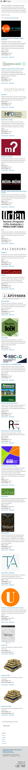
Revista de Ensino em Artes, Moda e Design (11, 431)
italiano (3, 741)
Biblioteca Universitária (8, 751)
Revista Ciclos (4, 645)
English (3, 735)
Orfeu (2, 229)
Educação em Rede (5, 675)
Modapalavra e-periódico (7, 156)
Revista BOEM (4, 337)
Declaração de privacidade (12, 17)
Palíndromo (4, 252)
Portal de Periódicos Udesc (8, 752)
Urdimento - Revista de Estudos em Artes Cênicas (12, 607)
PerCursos (3, 275)
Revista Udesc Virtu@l (6, 706)
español (3, 737)
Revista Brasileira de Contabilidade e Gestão (11, 364)
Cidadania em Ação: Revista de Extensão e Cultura (12, 68)
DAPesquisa (4, 94)
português (4, 743)
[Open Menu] (1, 1)
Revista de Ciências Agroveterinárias (9, 403)
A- (8, 725)
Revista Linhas (4, 496)
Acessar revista (4, 57)
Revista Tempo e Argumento (7, 572)
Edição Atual (11, 57)
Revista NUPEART (5, 533)
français (3, 739)
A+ (4, 725)
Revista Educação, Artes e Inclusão (9, 465)
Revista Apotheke (5, 301)
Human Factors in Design (7, 119)
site (9, 14)
